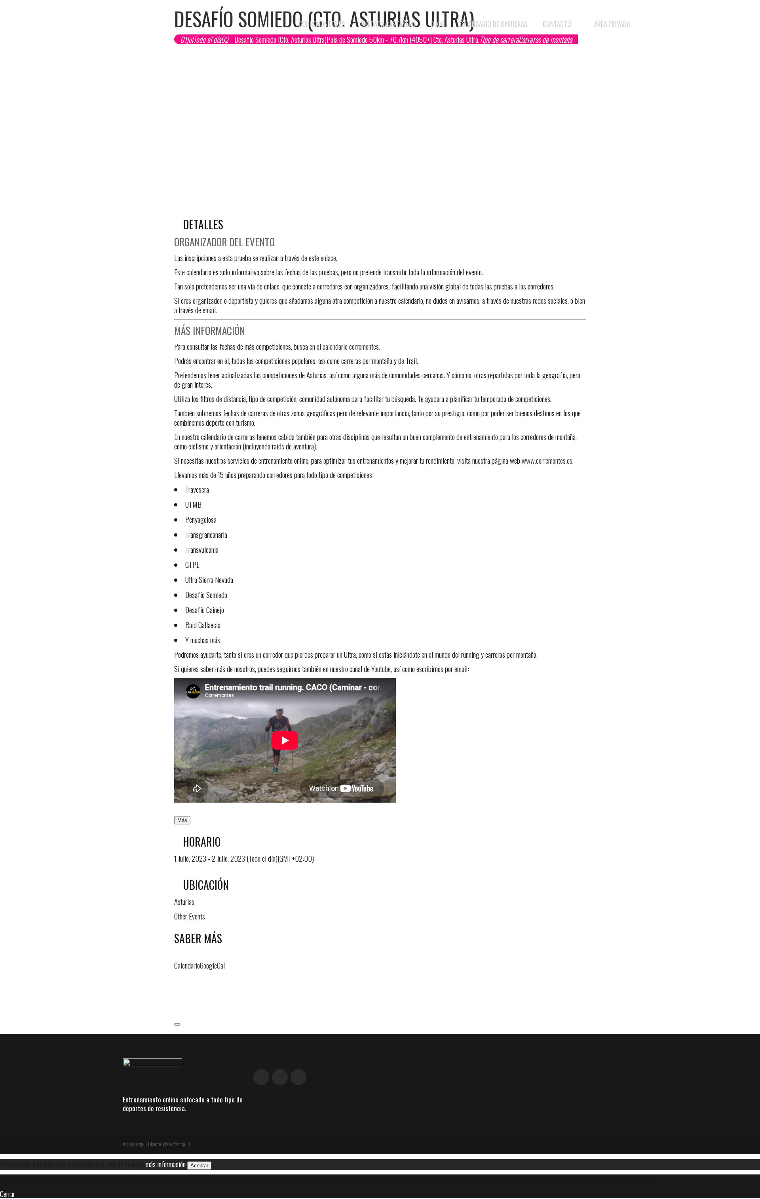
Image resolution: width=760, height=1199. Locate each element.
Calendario (187, 965)
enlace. (329, 257)
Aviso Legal (133, 1144)
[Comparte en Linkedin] (177, 1000)
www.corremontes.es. (548, 460)
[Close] (177, 1024)
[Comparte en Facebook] (177, 979)
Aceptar (199, 1166)
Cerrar (7, 1193)
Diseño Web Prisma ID (169, 1144)
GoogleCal (212, 965)
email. (210, 309)
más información (166, 1163)
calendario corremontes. (351, 346)
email (460, 668)
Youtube (381, 668)
